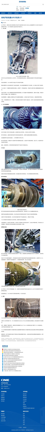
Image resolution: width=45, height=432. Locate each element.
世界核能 (27, 8)
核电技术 (25, 406)
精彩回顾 (3, 399)
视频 (35, 13)
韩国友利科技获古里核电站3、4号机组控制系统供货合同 (13, 352)
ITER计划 (3, 419)
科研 (24, 415)
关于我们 (20, 427)
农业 (24, 422)
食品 (24, 420)
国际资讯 (10, 13)
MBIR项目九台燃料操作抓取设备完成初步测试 (11, 358)
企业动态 (23, 13)
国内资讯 (3, 13)
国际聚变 (3, 415)
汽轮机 (19, 20)
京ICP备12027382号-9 (30, 430)
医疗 (24, 413)
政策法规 (16, 13)
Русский (28, 6)
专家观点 (30, 13)
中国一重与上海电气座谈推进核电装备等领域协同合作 (13, 360)
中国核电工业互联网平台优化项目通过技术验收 (12, 349)
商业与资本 (3, 420)
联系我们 (3, 401)
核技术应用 (22, 10)
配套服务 (3, 397)
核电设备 (22, 20)
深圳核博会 (22, 8)
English (20, 6)
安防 (24, 424)
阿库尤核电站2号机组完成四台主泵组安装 (11, 355)
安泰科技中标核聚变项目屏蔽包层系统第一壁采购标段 (13, 366)
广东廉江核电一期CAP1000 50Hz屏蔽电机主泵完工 (12, 370)
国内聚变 (3, 413)
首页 (17, 8)
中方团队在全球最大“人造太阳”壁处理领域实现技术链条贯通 (14, 364)
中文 (17, 6)
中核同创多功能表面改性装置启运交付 (10, 367)
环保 (24, 417)
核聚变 (17, 10)
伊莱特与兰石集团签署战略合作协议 (10, 361)
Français (24, 6)
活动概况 (3, 394)
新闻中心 (3, 395)
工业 (24, 419)
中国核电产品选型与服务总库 (28, 408)
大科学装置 (3, 417)
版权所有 (24, 427)
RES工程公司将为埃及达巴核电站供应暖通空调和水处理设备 (14, 363)
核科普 (40, 13)
